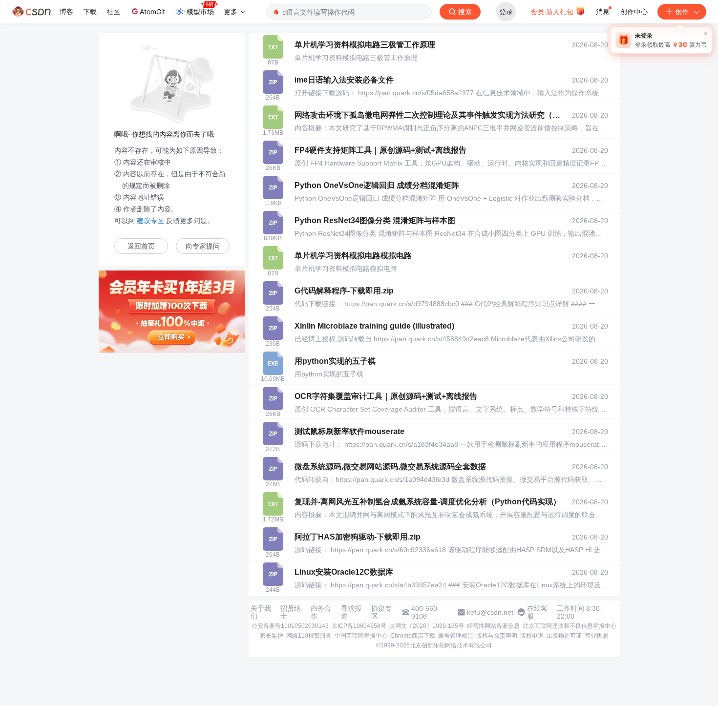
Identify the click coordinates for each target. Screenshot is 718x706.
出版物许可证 (564, 635)
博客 (66, 11)
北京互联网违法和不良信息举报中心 (569, 626)
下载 (90, 11)
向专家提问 (203, 246)
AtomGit (152, 11)
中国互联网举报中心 (361, 635)
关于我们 (261, 612)
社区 (113, 11)
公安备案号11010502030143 (290, 626)
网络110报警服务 (309, 635)
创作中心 (634, 11)
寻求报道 (351, 612)
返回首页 (141, 246)
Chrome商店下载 (412, 635)
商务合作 (321, 612)
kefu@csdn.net (490, 612)
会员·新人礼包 (552, 11)
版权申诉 (532, 635)
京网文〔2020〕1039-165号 (426, 626)
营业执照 (596, 635)
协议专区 (381, 612)
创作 (682, 11)
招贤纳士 (290, 612)
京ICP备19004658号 (359, 626)
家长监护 (271, 635)
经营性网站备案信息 (493, 626)
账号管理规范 (455, 635)
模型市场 (200, 11)
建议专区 (150, 221)
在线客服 (537, 612)
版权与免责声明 (496, 635)
